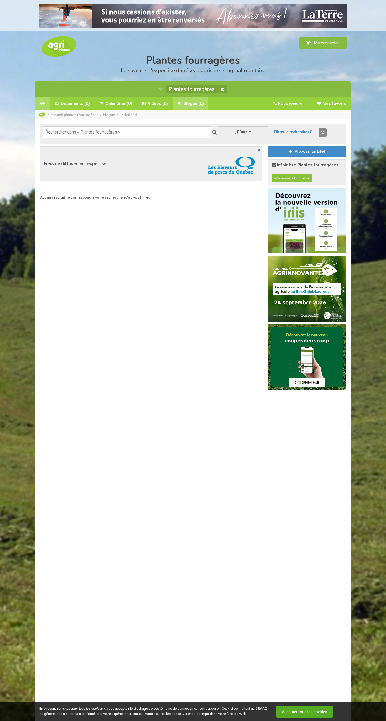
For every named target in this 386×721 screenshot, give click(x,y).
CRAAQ (261, 709)
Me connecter (326, 42)
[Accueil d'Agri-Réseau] (59, 46)
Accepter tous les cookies (304, 711)
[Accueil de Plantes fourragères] (42, 103)
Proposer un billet (310, 151)
